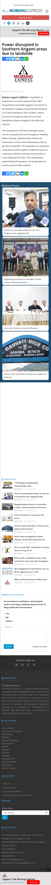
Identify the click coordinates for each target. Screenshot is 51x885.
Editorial (5, 752)
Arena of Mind (8, 728)
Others (9, 621)
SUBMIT (8, 646)
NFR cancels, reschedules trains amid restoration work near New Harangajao (31, 559)
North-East (19, 564)
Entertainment (8, 758)
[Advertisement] (17, 400)
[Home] (23, 10)
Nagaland (6, 92)
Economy (6, 749)
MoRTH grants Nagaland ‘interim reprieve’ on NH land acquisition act (29, 538)
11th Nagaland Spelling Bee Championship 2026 (26, 484)
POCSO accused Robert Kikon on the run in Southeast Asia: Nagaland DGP (31, 495)
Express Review (9, 768)
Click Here (43, 33)
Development (7, 743)
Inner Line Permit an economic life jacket (21, 328)
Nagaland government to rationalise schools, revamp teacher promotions (30, 506)
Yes (7, 613)
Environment (7, 765)
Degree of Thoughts (10, 740)
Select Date (7, 808)
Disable (5, 746)
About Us (8, 783)
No (7, 617)
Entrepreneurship (9, 762)
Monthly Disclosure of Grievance (17, 795)
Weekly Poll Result (40, 647)
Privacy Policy (9, 787)
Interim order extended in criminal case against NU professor (31, 527)
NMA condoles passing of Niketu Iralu (30, 579)
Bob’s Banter (7, 734)
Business (6, 737)
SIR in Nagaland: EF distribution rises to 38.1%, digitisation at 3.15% (31, 570)
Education (6, 755)
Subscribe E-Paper (25, 17)
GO (4, 817)
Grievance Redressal (13, 791)
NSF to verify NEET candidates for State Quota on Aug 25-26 (31, 549)
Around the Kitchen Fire (12, 731)
